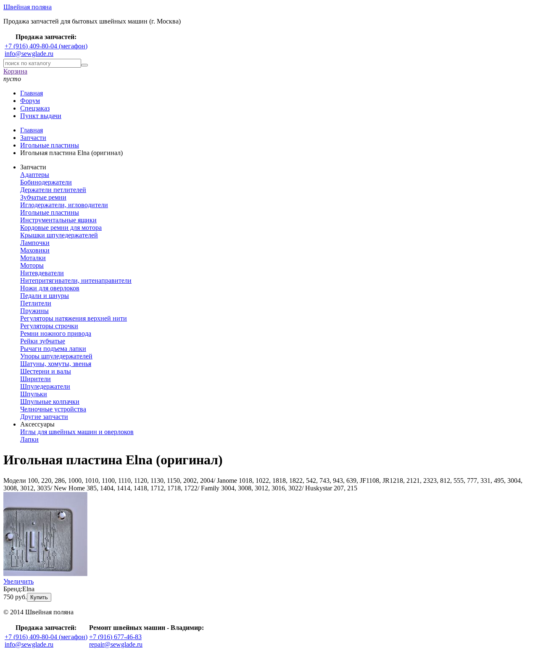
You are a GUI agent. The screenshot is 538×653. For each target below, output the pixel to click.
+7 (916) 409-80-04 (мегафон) (46, 46)
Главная (31, 93)
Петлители (35, 303)
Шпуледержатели (45, 386)
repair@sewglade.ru (115, 644)
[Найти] (84, 65)
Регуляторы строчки (49, 325)
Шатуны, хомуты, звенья (55, 363)
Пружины (34, 310)
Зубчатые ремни (43, 197)
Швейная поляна (27, 7)
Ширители (35, 378)
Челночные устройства (53, 409)
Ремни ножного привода (55, 333)
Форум (30, 100)
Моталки (33, 257)
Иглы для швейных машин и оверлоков (77, 431)
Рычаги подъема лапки (53, 348)
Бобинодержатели (46, 182)
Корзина (15, 71)
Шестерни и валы (45, 371)
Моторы (32, 265)
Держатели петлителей (53, 189)
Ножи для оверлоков (49, 288)
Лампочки (35, 242)
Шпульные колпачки (49, 401)
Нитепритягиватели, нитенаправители (76, 280)
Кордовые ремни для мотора (61, 227)
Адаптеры (34, 174)
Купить (39, 597)
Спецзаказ (35, 108)
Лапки (29, 439)
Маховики (35, 250)
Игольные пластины (49, 212)
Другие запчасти (44, 416)
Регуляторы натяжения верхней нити (73, 318)
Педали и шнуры (44, 295)
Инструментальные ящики (58, 220)
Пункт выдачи (40, 115)
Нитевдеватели (42, 272)
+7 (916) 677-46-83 (115, 636)
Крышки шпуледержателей (59, 235)
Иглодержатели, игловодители (64, 204)
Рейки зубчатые (42, 341)
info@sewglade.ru (29, 53)
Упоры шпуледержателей (56, 356)
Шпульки (33, 394)
